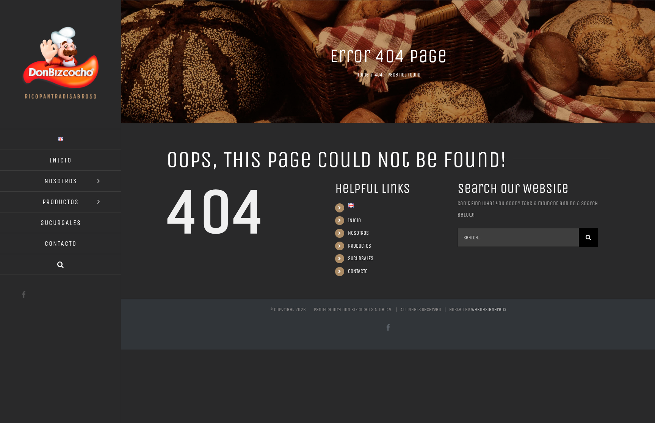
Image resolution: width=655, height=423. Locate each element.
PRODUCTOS (359, 246)
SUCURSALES (360, 258)
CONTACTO (358, 271)
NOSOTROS (358, 233)
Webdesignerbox (488, 309)
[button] (60, 264)
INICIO (354, 220)
